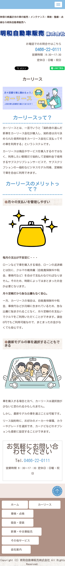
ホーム (15, 504)
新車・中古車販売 (21, 531)
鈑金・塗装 (17, 522)
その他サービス (20, 540)
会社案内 (16, 549)
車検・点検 (17, 513)
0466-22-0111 (37, 460)
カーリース (44, 504)
